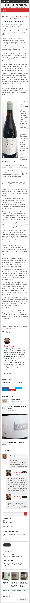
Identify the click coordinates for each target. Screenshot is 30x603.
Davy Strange (6, 24)
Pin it (13, 390)
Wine (12, 16)
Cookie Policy (8, 596)
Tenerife (24, 16)
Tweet (19, 387)
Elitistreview (15, 5)
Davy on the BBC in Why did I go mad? (12, 556)
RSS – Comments (9, 526)
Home (6, 16)
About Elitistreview (7, 551)
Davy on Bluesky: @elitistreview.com (12, 554)
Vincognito (11, 328)
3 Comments (16, 26)
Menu (4, 10)
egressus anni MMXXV (13, 399)
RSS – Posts (8, 522)
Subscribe (7, 544)
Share (6, 387)
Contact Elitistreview (8, 553)
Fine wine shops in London (15, 442)
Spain (17, 16)
